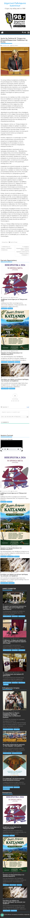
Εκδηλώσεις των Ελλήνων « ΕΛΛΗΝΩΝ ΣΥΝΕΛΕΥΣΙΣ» (6, 248)
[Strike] (7, 416)
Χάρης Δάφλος (15, 45)
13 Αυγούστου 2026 (6, 297)
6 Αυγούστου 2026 (8, 638)
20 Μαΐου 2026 (7, 776)
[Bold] (2, 416)
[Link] (16, 416)
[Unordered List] (11, 416)
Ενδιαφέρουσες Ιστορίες (8, 729)
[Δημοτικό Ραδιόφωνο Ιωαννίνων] (2, 32)
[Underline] (5, 416)
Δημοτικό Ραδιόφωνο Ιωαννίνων (15, 4)
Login (27, 407)
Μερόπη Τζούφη (13, 242)
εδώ (11, 439)
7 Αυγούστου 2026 (8, 604)
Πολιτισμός (10, 308)
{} (17, 416)
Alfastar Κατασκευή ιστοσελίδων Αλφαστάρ (18, 914)
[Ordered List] (9, 416)
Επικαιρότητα (5, 242)
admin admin (15, 297)
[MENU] (28, 32)
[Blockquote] (12, 416)
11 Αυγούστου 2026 (6, 377)
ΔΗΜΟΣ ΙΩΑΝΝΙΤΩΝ (7, 616)
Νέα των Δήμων (11, 362)
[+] (19, 416)
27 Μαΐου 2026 (7, 742)
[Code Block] (14, 416)
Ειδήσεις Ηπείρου (4, 388)
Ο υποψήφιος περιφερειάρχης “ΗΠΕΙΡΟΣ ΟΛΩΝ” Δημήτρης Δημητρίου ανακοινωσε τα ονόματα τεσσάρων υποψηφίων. (22, 251)
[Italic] (4, 416)
